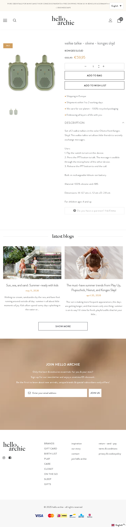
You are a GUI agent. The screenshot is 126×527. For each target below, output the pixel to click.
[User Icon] (110, 20)
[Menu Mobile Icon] (5, 20)
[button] (118, 525)
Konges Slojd (74, 51)
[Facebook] (10, 458)
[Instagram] (4, 458)
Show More (63, 326)
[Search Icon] (14, 20)
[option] (31, 71)
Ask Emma (110, 210)
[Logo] (63, 20)
